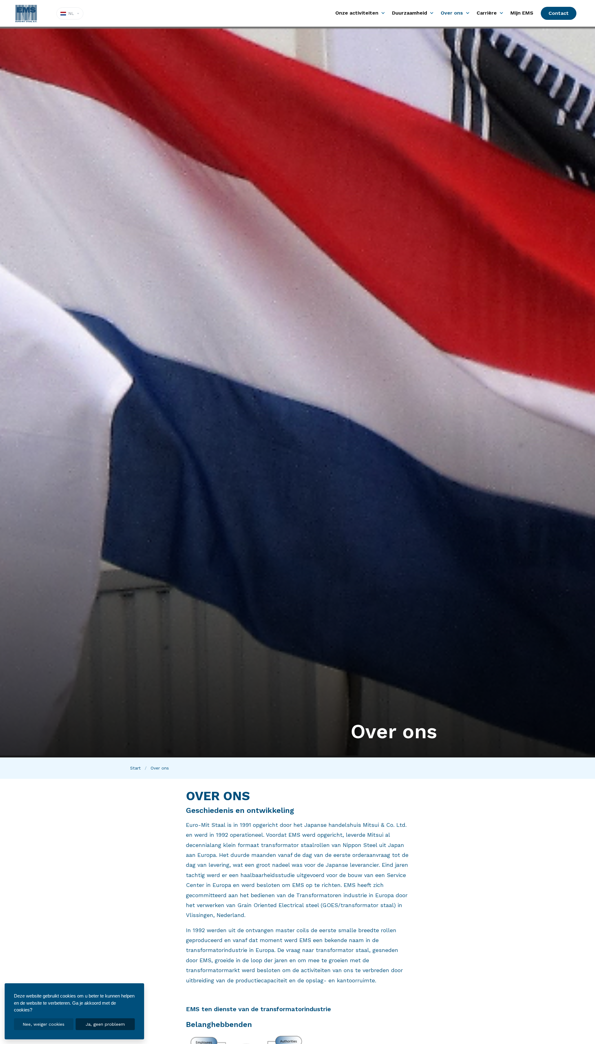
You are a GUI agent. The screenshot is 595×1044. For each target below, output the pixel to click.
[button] (383, 13)
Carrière (487, 13)
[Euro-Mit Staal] (27, 13)
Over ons (452, 13)
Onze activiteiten (356, 13)
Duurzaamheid (409, 13)
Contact (559, 13)
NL (71, 13)
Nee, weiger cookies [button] (43, 1024)
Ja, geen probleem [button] (105, 1024)
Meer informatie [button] (51, 1010)
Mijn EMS (521, 13)
